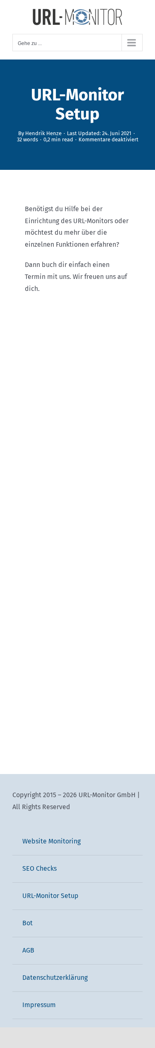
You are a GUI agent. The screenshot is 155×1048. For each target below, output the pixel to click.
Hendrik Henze (43, 133)
